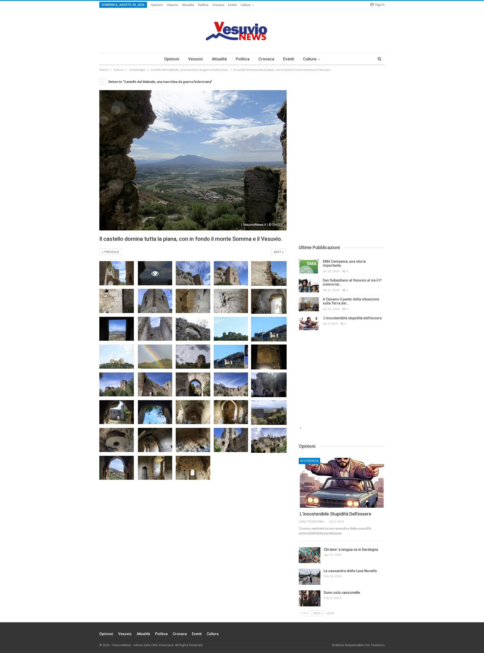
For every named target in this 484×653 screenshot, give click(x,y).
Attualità (188, 5)
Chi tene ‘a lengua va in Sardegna (351, 549)
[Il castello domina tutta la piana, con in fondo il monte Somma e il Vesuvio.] (116, 273)
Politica (203, 5)
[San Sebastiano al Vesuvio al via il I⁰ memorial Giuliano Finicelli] (309, 285)
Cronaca (218, 5)
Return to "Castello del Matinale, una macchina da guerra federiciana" (160, 82)
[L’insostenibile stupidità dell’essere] (309, 323)
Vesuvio (172, 5)
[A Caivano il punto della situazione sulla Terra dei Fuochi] (309, 304)
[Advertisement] (342, 114)
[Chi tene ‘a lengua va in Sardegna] (309, 555)
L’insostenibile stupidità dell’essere (352, 318)
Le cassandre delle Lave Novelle (350, 571)
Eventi (232, 5)
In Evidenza (309, 461)
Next (278, 252)
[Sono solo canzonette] (309, 598)
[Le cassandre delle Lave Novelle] (309, 577)
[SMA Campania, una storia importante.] (309, 266)
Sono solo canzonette (342, 593)
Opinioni (157, 5)
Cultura (245, 5)
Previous (111, 252)
